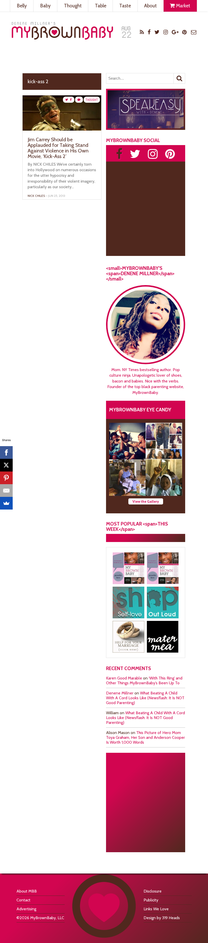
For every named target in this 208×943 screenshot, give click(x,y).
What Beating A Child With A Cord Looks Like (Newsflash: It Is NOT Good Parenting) (145, 698)
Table (100, 6)
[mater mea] (162, 637)
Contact (23, 900)
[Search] (179, 78)
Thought (73, 6)
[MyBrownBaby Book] (128, 568)
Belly (22, 6)
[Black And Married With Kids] (128, 637)
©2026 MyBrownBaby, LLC (40, 917)
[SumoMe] (6, 503)
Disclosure (153, 891)
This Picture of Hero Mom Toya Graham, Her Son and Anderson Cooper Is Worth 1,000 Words (145, 737)
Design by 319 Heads (162, 917)
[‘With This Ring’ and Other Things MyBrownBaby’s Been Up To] (164, 441)
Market (182, 6)
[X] (6, 465)
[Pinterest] (6, 477)
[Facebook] (6, 452)
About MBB (26, 891)
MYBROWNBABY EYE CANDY (140, 410)
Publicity (151, 900)
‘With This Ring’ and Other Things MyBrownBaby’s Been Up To (144, 680)
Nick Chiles (36, 196)
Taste (125, 6)
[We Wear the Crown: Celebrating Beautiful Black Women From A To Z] (127, 441)
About (150, 6)
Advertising (26, 908)
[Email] (6, 490)
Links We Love (156, 908)
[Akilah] (128, 602)
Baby (45, 6)
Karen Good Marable (124, 678)
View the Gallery (145, 501)
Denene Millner (119, 693)
